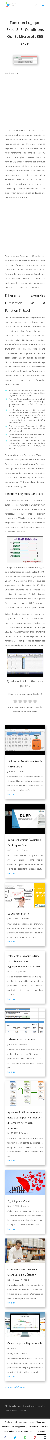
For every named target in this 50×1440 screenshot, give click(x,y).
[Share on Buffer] (45, 1437)
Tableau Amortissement (21, 1039)
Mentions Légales (13, 1406)
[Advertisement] (25, 102)
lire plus (11, 794)
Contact (22, 1410)
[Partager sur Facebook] (5, 1437)
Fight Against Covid (18, 1201)
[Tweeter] (15, 1437)
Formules (23, 971)
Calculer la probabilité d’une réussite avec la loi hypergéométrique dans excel (24, 961)
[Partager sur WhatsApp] (25, 1437)
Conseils (24, 771)
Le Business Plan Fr (18, 913)
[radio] (15, 701)
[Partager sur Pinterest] (35, 1437)
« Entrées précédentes (15, 1387)
